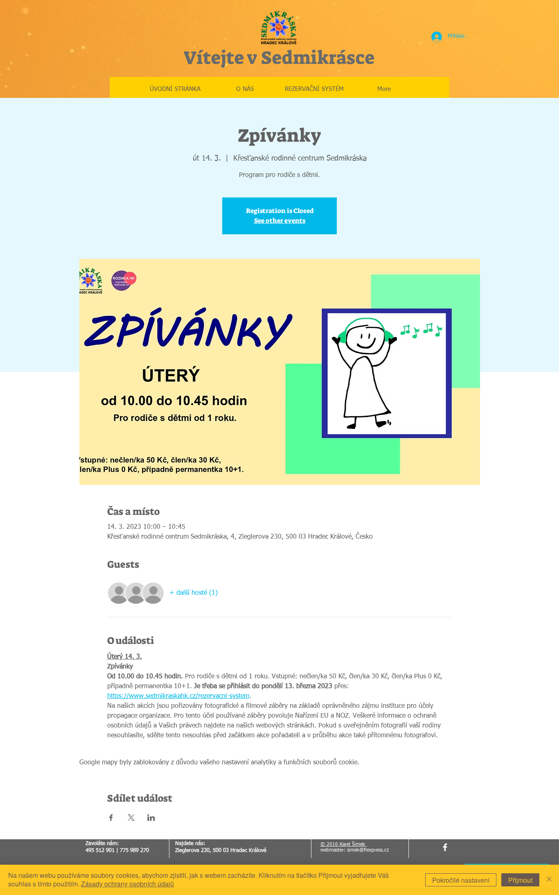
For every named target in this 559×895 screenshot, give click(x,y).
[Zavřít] (549, 879)
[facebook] (445, 847)
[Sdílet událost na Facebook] (111, 817)
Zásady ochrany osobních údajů (127, 883)
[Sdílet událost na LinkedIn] (151, 817)
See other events (279, 220)
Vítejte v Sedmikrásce (278, 58)
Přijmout (520, 880)
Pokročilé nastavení (460, 880)
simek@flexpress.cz (368, 850)
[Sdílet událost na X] (131, 817)
